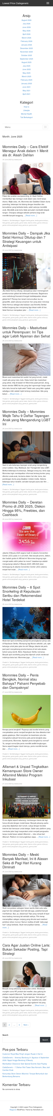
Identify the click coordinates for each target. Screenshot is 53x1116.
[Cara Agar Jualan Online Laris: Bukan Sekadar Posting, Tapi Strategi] (26, 974)
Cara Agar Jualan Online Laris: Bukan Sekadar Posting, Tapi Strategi (26, 949)
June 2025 (26, 69)
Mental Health (26, 114)
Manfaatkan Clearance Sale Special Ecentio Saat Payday (24, 1063)
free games (6, 223)
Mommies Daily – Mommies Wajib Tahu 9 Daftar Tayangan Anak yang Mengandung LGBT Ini (26, 417)
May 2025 (26, 73)
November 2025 (26, 51)
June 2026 (26, 27)
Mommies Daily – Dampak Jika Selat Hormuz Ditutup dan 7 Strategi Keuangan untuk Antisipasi (26, 239)
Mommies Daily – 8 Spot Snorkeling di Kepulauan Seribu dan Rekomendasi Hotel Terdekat (22, 593)
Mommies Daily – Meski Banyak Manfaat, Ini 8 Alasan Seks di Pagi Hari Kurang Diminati (25, 860)
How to (26, 106)
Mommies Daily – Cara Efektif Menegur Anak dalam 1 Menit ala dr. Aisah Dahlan (25, 150)
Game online (32, 223)
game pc (25, 225)
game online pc (42, 223)
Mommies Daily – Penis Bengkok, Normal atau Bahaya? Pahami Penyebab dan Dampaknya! (23, 681)
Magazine (13, 1109)
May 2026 (26, 30)
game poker (33, 225)
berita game (30, 220)
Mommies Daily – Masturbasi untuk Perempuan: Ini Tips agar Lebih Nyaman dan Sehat (26, 331)
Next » (26, 1025)
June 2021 (26, 87)
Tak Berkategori (26, 117)
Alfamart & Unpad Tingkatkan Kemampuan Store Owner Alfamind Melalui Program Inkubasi (25, 772)
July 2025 (26, 66)
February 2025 (26, 80)
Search (5, 1035)
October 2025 (26, 55)
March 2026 (26, 37)
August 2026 (26, 20)
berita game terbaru (41, 220)
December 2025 (26, 48)
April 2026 (26, 34)
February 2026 (26, 41)
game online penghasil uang (12, 225)
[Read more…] (31, 215)
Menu (7, 127)
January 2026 (26, 45)
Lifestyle (26, 110)
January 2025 (26, 83)
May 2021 (26, 90)
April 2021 (26, 94)
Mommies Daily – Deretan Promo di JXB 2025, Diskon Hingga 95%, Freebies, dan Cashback (23, 508)
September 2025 (26, 59)
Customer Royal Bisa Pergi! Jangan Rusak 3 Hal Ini (22, 1054)
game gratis (15, 223)
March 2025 (26, 76)
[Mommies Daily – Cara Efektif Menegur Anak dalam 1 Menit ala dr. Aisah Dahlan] (26, 178)
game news (23, 223)
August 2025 (26, 62)
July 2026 (26, 23)
